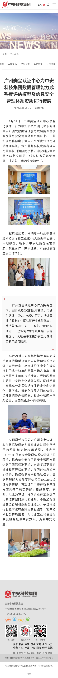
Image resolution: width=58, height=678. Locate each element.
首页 (4, 54)
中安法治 (38, 64)
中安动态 (14, 54)
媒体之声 (25, 64)
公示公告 (50, 64)
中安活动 (12, 64)
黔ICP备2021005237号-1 (42, 658)
